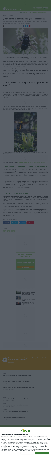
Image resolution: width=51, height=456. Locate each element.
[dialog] (25, 441)
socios (13, 436)
